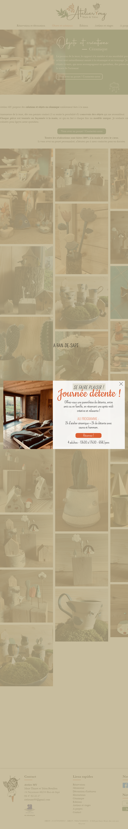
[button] (121, 384)
